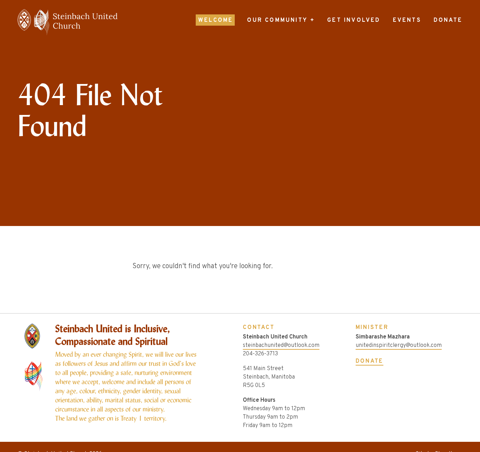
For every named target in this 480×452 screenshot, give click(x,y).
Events (407, 20)
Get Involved (353, 20)
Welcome (215, 20)
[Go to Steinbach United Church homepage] (90, 22)
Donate (448, 20)
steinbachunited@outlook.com (281, 345)
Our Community (277, 20)
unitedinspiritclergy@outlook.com (399, 345)
